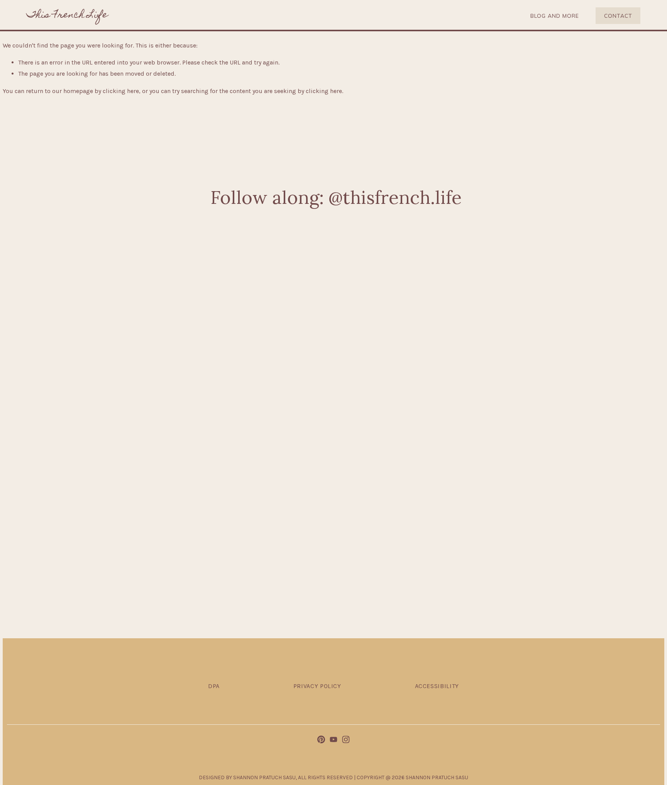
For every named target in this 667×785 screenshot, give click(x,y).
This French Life (67, 15)
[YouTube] (333, 739)
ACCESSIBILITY (437, 686)
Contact (618, 15)
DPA (214, 686)
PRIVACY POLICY (317, 686)
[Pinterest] (321, 739)
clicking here (121, 91)
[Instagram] (346, 739)
